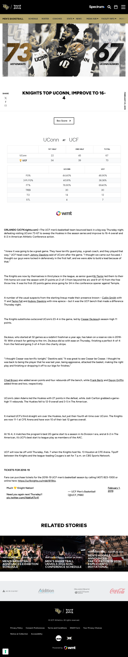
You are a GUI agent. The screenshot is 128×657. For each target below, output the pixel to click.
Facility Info (107, 19)
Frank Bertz (96, 380)
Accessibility (36, 634)
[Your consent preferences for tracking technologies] (5, 652)
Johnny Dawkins (39, 254)
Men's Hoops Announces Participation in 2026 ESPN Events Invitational (104, 561)
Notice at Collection (19, 634)
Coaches (57, 19)
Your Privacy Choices (92, 628)
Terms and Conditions (57, 628)
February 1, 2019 (114, 489)
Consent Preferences (35, 628)
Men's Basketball (11, 557)
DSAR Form (75, 628)
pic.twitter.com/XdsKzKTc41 (23, 497)
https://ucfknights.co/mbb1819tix (37, 480)
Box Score (62, 120)
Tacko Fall (17, 301)
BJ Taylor (98, 276)
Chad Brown (11, 380)
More (122, 19)
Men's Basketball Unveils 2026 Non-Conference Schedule (63, 564)
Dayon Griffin (116, 380)
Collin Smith (109, 297)
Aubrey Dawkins (37, 301)
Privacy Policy (16, 628)
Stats (69, 19)
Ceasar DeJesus (90, 319)
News (78, 19)
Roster (45, 19)
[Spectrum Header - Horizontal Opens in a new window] (97, 7)
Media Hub (91, 19)
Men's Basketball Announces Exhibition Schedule (20, 564)
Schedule (33, 19)
